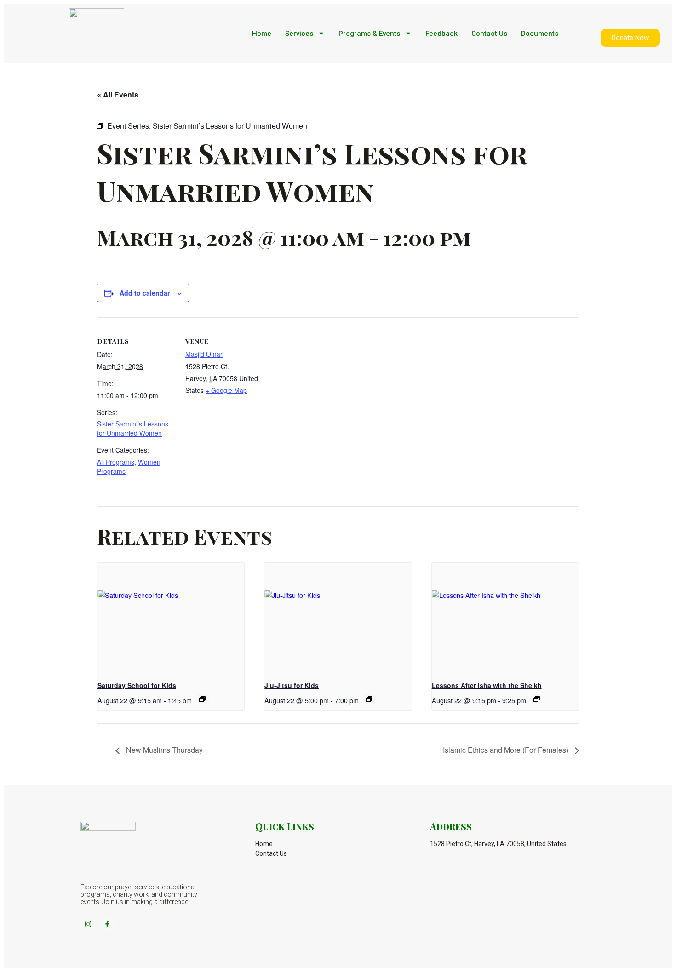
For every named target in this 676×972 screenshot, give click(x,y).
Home (261, 33)
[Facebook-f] (107, 924)
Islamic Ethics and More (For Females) (506, 750)
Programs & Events (369, 33)
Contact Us (489, 33)
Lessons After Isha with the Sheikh (487, 685)
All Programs (115, 461)
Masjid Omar (204, 353)
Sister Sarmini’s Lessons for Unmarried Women (132, 428)
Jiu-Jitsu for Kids (291, 685)
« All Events (117, 94)
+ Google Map (226, 390)
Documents (539, 33)
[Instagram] (88, 924)
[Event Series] (202, 699)
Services (299, 33)
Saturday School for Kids (136, 685)
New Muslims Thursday (163, 750)
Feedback (441, 33)
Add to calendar (145, 292)
